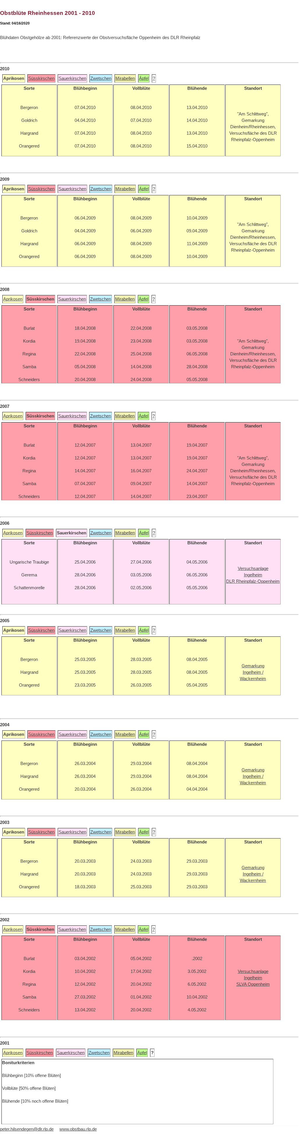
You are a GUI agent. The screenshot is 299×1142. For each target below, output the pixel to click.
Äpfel (144, 78)
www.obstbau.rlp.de (78, 1129)
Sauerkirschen (72, 78)
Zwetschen (100, 78)
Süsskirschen (41, 78)
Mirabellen (125, 78)
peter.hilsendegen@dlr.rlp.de (27, 1129)
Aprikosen (12, 299)
